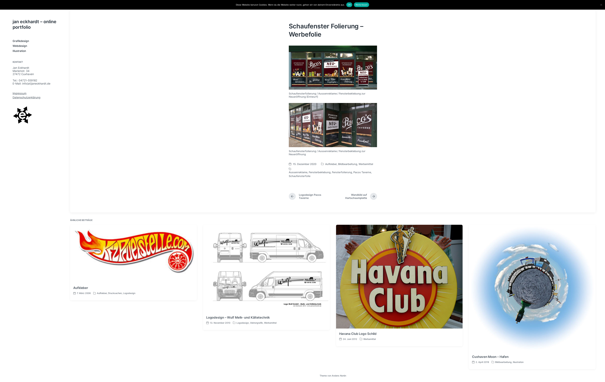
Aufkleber (331, 164)
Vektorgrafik (256, 322)
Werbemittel (366, 164)
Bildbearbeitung (347, 164)
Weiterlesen (361, 4)
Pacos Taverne (362, 172)
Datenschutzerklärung (26, 97)
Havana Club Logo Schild (358, 334)
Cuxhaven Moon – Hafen (490, 357)
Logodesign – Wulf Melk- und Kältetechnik (238, 317)
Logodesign (129, 293)
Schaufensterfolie (299, 176)
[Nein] (601, 4)
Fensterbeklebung (320, 172)
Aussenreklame (298, 172)
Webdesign (20, 45)
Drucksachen (115, 293)
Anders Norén (339, 375)
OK (349, 4)
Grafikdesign (21, 41)
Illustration (19, 51)
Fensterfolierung (342, 172)
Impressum (19, 93)
